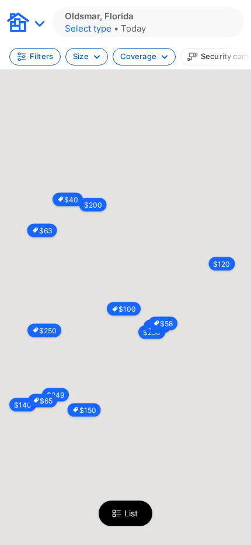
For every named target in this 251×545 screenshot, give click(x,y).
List (131, 513)
